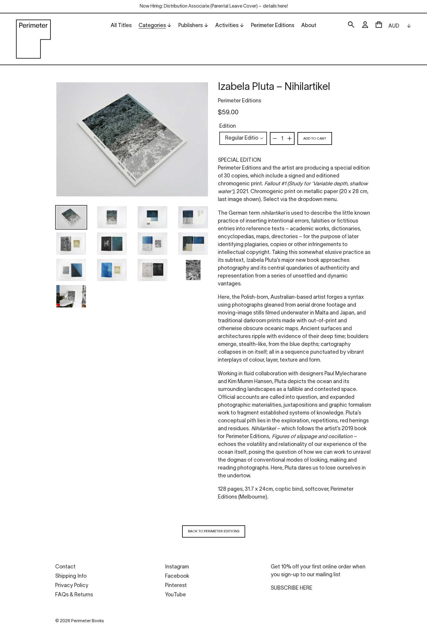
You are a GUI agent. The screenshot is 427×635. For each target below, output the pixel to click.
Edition (227, 126)
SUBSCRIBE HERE (291, 588)
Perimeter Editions (239, 101)
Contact (65, 567)
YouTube (175, 595)
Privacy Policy (71, 585)
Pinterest (176, 585)
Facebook (177, 576)
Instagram (177, 567)
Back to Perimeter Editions (213, 531)
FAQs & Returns (74, 595)
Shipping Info (71, 576)
